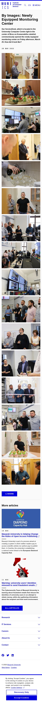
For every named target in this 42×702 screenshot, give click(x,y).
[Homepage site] (12, 5)
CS (29, 5)
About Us (6, 638)
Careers (5, 631)
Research (6, 617)
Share (10, 494)
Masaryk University (14, 665)
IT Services (6, 624)
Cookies (14, 667)
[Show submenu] (36, 617)
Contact (5, 645)
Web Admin (6, 667)
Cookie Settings (16, 687)
